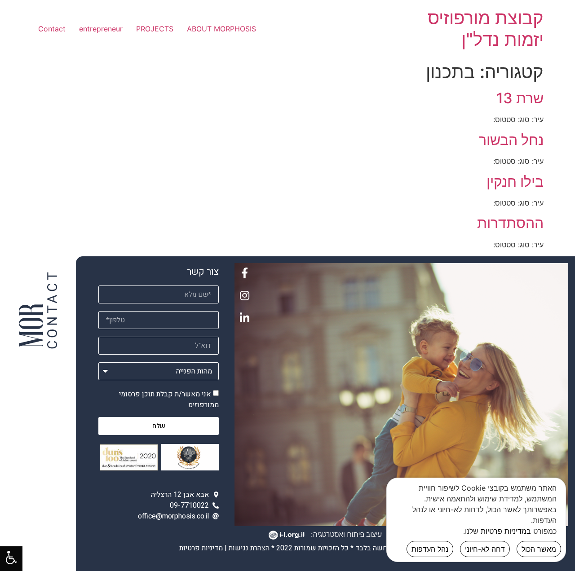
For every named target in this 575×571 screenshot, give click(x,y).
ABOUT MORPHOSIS (221, 28)
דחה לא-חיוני (485, 549)
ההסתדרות (510, 223)
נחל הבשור (511, 140)
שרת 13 (520, 98)
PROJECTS (154, 28)
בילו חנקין (515, 181)
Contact (52, 28)
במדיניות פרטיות (506, 531)
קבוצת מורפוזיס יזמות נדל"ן (486, 28)
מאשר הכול (539, 549)
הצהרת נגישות (249, 548)
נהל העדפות (429, 549)
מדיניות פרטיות (201, 548)
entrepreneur (101, 28)
